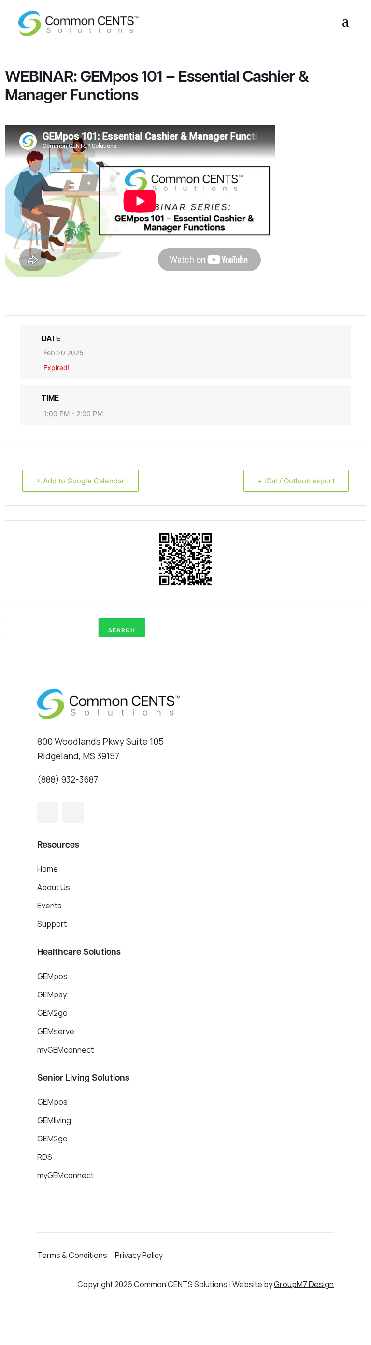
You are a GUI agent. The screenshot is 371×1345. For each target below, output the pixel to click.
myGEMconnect (65, 1049)
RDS (44, 1157)
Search (121, 630)
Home (47, 868)
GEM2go (52, 1013)
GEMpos (52, 976)
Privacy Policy (139, 1255)
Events (49, 905)
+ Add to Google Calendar (80, 480)
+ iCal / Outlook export (296, 480)
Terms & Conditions (72, 1255)
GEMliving (54, 1120)
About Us (53, 887)
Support (52, 924)
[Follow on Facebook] (47, 812)
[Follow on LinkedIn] (73, 812)
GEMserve (55, 1031)
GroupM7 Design (304, 1284)
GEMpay (52, 994)
